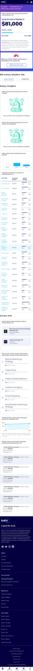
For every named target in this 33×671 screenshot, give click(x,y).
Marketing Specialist (4, 209)
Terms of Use (16, 661)
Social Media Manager (5, 199)
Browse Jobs (4, 607)
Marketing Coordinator (5, 204)
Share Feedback (5, 597)
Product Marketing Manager (4, 274)
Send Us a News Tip (6, 585)
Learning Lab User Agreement (16, 651)
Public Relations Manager (4, 247)
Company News (5, 569)
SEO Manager (5, 253)
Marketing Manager (4, 258)
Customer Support (6, 594)
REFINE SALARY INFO (16, 65)
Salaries (4, 6)
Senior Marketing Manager (4, 281)
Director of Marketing (5, 286)
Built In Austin (5, 616)
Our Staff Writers (6, 562)
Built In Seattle (5, 639)
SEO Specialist (6, 183)
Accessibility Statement (16, 653)
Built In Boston (5, 619)
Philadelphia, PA (16, 6)
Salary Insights (9, 79)
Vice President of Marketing (6, 303)
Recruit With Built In (7, 578)
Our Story (4, 556)
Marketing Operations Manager (5, 263)
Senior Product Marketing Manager (6, 292)
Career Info (25, 79)
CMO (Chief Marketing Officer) (5, 309)
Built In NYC (4, 632)
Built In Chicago (5, 622)
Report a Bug (5, 600)
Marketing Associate (4, 218)
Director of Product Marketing (5, 298)
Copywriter (5, 214)
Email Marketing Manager (4, 229)
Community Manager (5, 223)
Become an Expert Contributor (10, 581)
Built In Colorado (6, 626)
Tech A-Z (3, 604)
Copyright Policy (16, 656)
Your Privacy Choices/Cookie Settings (17, 664)
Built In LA (4, 629)
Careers (3, 559)
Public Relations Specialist (4, 194)
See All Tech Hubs (6, 642)
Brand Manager (6, 269)
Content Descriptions (7, 566)
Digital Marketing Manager (4, 235)
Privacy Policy (16, 659)
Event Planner (5, 188)
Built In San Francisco (7, 636)
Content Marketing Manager (4, 241)
